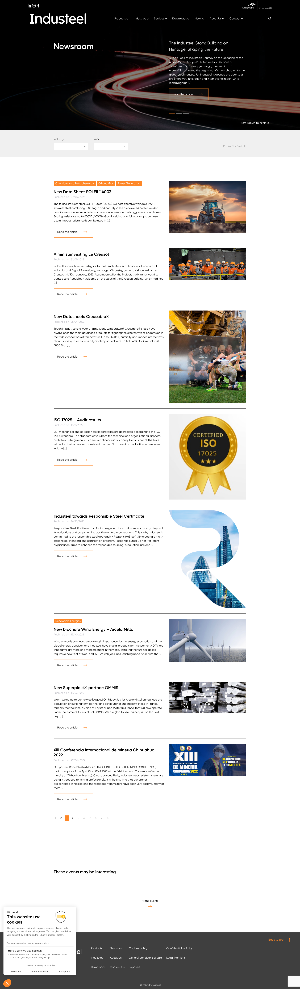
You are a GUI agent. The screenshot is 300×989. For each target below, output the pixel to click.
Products (96, 948)
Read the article (183, 94)
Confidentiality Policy (179, 948)
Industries (97, 957)
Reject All (16, 971)
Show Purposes (39, 971)
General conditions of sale (145, 957)
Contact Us (117, 967)
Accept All (64, 971)
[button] (7, 983)
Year (96, 139)
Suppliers (134, 967)
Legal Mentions (175, 957)
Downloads (98, 967)
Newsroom (116, 948)
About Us (116, 957)
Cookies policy (138, 948)
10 (108, 818)
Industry (59, 139)
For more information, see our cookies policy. (28, 943)
